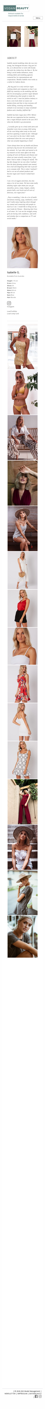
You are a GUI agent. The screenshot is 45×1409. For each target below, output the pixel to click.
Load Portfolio (12, 311)
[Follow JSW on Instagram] (40, 1397)
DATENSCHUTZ (35, 1393)
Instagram (10, 307)
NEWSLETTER (10, 1393)
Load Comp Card (13, 314)
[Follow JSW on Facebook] (37, 1397)
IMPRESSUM (22, 1393)
